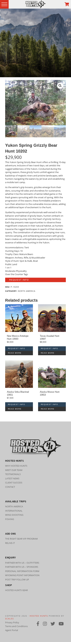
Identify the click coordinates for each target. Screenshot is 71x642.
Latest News (12, 478)
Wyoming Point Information (22, 575)
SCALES (9, 618)
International (13, 510)
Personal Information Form (22, 571)
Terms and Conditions (16, 626)
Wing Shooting (14, 514)
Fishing (9, 519)
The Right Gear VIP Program (21, 538)
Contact (10, 486)
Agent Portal (11, 630)
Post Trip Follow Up (17, 579)
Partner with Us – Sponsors (21, 566)
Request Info (19, 280)
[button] (60, 86)
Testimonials (13, 474)
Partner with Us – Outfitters (22, 562)
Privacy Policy (12, 622)
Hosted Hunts (39, 616)
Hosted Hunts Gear (16, 590)
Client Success (13, 482)
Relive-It (10, 543)
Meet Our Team (13, 470)
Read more (15, 353)
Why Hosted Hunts (16, 465)
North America (26, 291)
